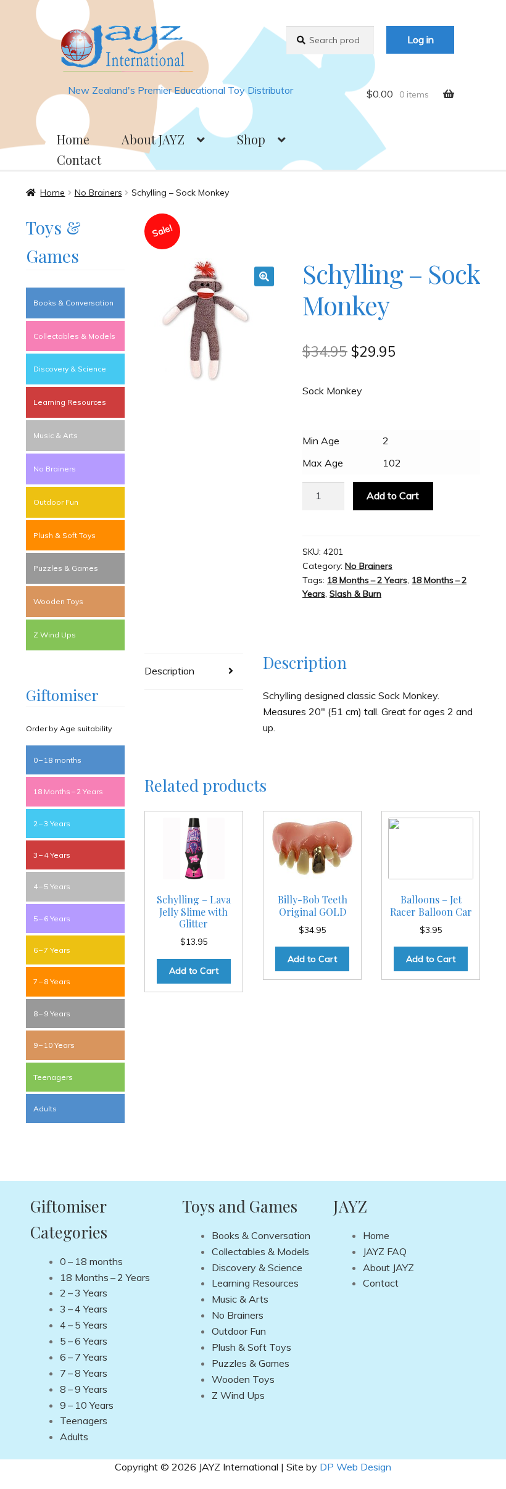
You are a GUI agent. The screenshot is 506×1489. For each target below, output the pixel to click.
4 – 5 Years (51, 886)
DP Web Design (355, 1467)
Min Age (320, 440)
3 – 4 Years (51, 855)
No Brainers (98, 192)
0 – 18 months (57, 760)
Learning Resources (69, 402)
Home (73, 139)
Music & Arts (55, 435)
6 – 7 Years (51, 950)
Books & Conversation (73, 302)
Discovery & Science (69, 368)
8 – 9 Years (51, 1013)
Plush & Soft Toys (64, 535)
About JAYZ (153, 139)
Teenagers (53, 1077)
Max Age (322, 463)
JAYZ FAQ (385, 1251)
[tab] (193, 671)
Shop (251, 139)
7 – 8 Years (51, 981)
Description (169, 671)
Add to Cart (393, 495)
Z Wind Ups (54, 634)
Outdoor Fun (55, 502)
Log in (420, 39)
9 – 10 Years (54, 1045)
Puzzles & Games (65, 568)
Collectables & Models (74, 336)
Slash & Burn (355, 593)
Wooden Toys (58, 601)
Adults (45, 1108)
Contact (79, 159)
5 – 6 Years (51, 918)
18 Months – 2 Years (367, 580)
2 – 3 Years (51, 823)
